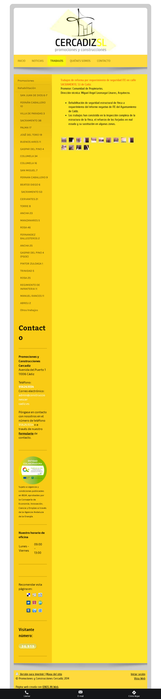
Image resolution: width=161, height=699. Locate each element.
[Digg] (34, 595)
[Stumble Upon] (40, 603)
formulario (26, 433)
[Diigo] (34, 610)
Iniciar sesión (138, 674)
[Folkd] (28, 603)
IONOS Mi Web (50, 687)
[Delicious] (28, 595)
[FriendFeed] (40, 610)
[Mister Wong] (34, 603)
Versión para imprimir (32, 674)
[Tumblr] (28, 610)
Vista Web (139, 678)
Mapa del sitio (54, 674)
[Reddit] (40, 595)
